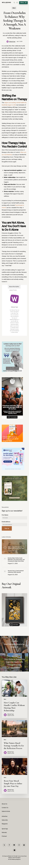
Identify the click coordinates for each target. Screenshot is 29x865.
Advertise (4, 816)
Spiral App (5, 829)
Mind (14, 8)
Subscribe (5, 820)
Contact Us (5, 808)
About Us (4, 804)
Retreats (4, 832)
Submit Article (6, 811)
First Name (5, 515)
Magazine (5, 824)
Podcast (4, 836)
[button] (23, 2)
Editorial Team (12, 41)
